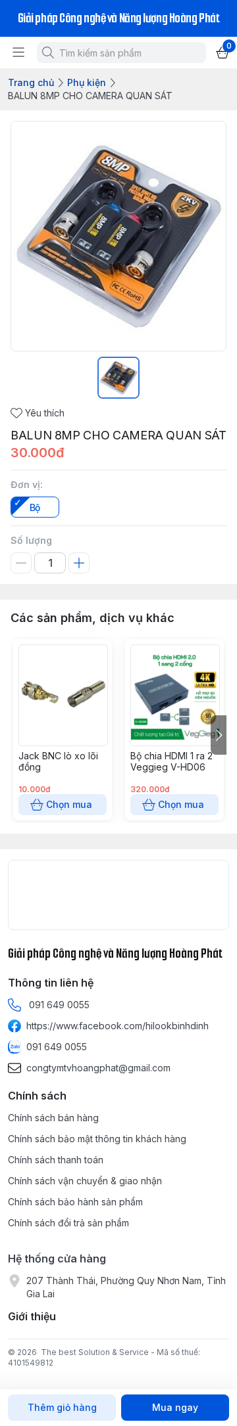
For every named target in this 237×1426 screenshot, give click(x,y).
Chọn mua (69, 804)
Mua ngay (175, 1407)
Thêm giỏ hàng (62, 1407)
